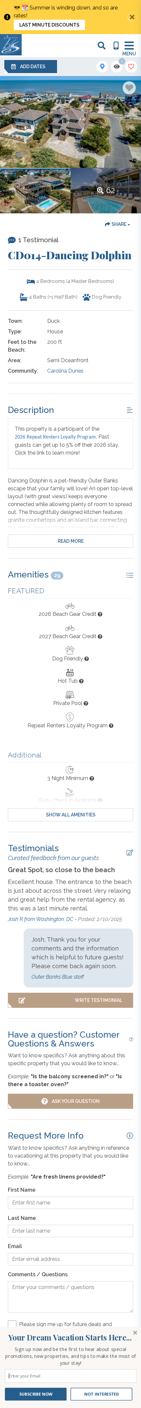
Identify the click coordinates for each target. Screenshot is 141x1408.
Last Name (22, 1218)
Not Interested (101, 1394)
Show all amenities (70, 814)
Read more (71, 541)
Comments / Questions (38, 1274)
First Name (21, 1190)
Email (15, 1246)
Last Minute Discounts (49, 25)
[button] (70, 1337)
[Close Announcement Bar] (132, 17)
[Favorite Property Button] (129, 87)
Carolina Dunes (65, 371)
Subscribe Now (35, 1394)
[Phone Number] (116, 45)
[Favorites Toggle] (131, 66)
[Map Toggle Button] (102, 66)
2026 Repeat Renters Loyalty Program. (56, 437)
